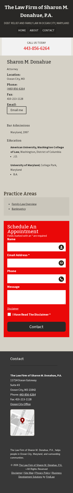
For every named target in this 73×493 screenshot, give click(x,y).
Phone (11, 271)
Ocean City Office (20, 404)
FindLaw (50, 476)
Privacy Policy (42, 473)
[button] (69, 467)
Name (11, 239)
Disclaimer (13, 308)
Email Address (18, 255)
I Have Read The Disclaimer (32, 314)
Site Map (28, 473)
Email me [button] (16, 110)
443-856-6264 (36, 48)
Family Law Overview (24, 204)
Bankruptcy (19, 209)
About (34, 30)
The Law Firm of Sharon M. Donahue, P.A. (40, 465)
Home (22, 30)
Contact (49, 30)
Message (13, 287)
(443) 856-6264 (16, 88)
